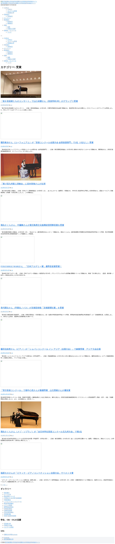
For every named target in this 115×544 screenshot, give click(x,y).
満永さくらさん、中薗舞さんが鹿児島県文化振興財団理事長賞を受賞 (32, 225)
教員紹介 (6, 20)
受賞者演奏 (7, 514)
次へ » (5, 485)
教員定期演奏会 (8, 503)
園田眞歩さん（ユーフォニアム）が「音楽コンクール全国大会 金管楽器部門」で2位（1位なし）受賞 (47, 142)
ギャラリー (7, 18)
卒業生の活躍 (11, 28)
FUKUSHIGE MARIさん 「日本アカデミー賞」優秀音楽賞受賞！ (31, 266)
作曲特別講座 (8, 510)
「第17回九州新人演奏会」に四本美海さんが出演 (23, 184)
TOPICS (6, 8)
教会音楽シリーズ (9, 496)
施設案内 (6, 492)
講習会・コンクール (10, 30)
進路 (5, 25)
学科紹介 (6, 14)
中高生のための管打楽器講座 (13, 498)
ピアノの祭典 (8, 505)
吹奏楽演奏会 (8, 508)
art (11, 105)
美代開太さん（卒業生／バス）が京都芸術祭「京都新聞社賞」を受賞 (32, 308)
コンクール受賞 (12, 11)
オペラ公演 (7, 494)
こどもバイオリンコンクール (13, 501)
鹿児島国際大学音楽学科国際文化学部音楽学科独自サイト (18, 3)
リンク (9, 32)
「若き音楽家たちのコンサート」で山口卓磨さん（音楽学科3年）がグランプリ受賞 (39, 101)
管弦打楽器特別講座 (10, 516)
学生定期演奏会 (8, 512)
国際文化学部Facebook (10, 534)
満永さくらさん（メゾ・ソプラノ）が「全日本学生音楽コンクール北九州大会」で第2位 (41, 432)
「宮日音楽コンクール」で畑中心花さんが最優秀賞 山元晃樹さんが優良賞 (35, 390)
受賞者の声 (10, 12)
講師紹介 (10, 23)
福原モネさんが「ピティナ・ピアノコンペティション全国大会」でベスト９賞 (37, 473)
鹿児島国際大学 (8, 539)
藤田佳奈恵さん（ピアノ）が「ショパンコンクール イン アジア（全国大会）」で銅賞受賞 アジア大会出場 (51, 349)
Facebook (6, 537)
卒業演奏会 (7, 500)
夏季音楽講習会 (8, 507)
